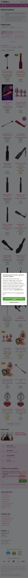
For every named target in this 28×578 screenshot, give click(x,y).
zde (17, 288)
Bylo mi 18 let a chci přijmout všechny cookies (14, 299)
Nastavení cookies (14, 302)
